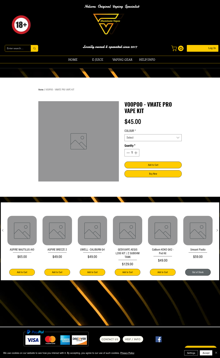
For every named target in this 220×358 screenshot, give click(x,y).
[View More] (111, 24)
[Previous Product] (3, 230)
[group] (110, 247)
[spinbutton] (131, 152)
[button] (178, 48)
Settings (191, 352)
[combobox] (153, 137)
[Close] (216, 352)
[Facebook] (159, 339)
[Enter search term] (34, 48)
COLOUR (130, 131)
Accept (206, 352)
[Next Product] (217, 230)
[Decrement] (127, 152)
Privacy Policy (127, 352)
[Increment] (136, 152)
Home (40, 89)
